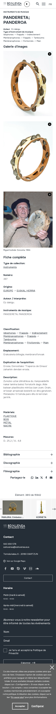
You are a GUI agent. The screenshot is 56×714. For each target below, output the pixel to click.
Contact (28, 578)
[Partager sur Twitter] (41, 477)
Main (39, 41)
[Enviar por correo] (51, 477)
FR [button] (50, 4)
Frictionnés (28, 41)
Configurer (37, 706)
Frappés (20, 34)
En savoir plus (17, 697)
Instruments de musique (16, 12)
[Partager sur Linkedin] (37, 477)
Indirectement (33, 34)
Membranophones (11, 38)
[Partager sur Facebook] (46, 477)
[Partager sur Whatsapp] (32, 477)
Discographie (11, 463)
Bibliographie (11, 454)
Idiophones (8, 34)
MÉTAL (7, 422)
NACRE (7, 425)
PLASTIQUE (10, 416)
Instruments (10, 267)
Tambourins (39, 38)
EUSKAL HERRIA (26, 290)
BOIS (6, 419)
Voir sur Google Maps (16, 561)
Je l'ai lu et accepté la (27, 652)
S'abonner (26, 662)
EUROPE (8, 290)
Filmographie (11, 471)
